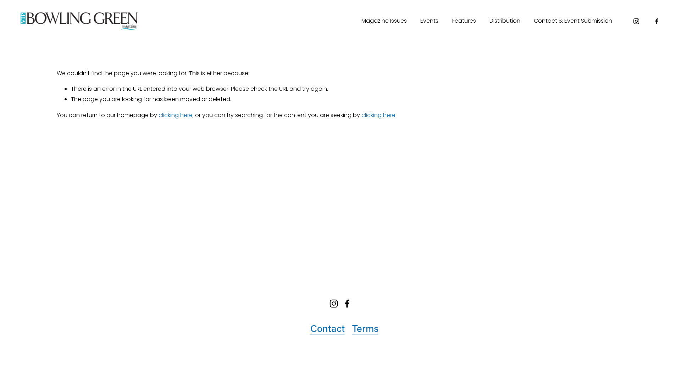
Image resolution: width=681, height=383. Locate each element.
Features (464, 21)
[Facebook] (656, 21)
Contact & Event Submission (573, 21)
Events (429, 21)
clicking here (176, 115)
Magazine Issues (384, 21)
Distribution (504, 21)
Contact (327, 328)
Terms (365, 328)
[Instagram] (636, 21)
